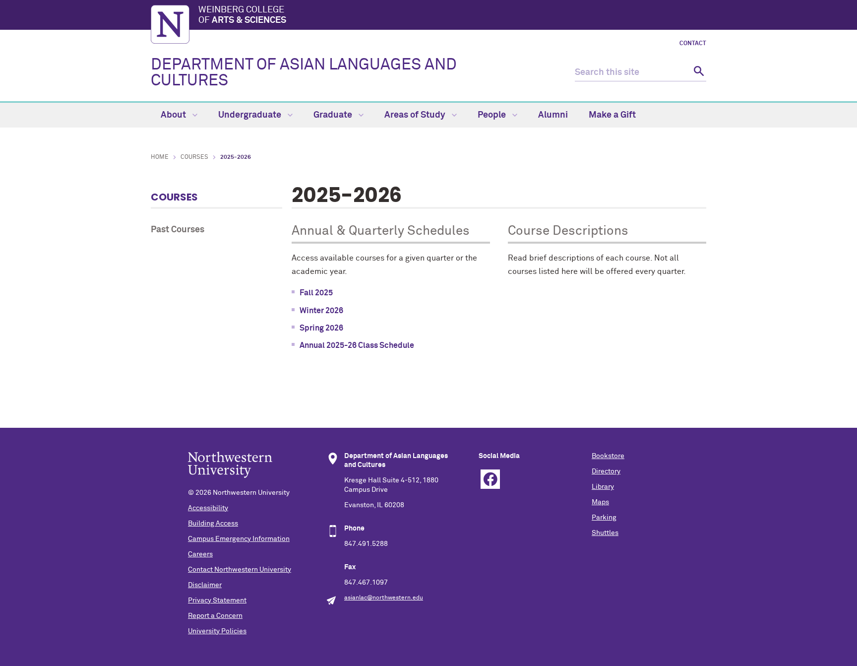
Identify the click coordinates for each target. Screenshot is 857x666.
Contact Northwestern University (239, 569)
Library (603, 486)
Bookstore (608, 456)
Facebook (490, 479)
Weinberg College (242, 15)
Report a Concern (215, 615)
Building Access (213, 523)
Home (160, 157)
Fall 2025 (316, 293)
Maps (600, 502)
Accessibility (208, 508)
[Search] (697, 72)
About (174, 115)
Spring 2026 (321, 328)
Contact (692, 44)
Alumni (553, 115)
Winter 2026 (321, 311)
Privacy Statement (217, 600)
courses (194, 157)
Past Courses (177, 229)
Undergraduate (250, 115)
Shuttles (605, 533)
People (493, 115)
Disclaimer (205, 585)
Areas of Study (415, 115)
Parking (604, 517)
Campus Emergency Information (239, 538)
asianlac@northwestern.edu (383, 598)
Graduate (333, 115)
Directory (606, 471)
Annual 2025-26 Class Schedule (357, 345)
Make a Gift (612, 115)
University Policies (217, 631)
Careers (200, 554)
